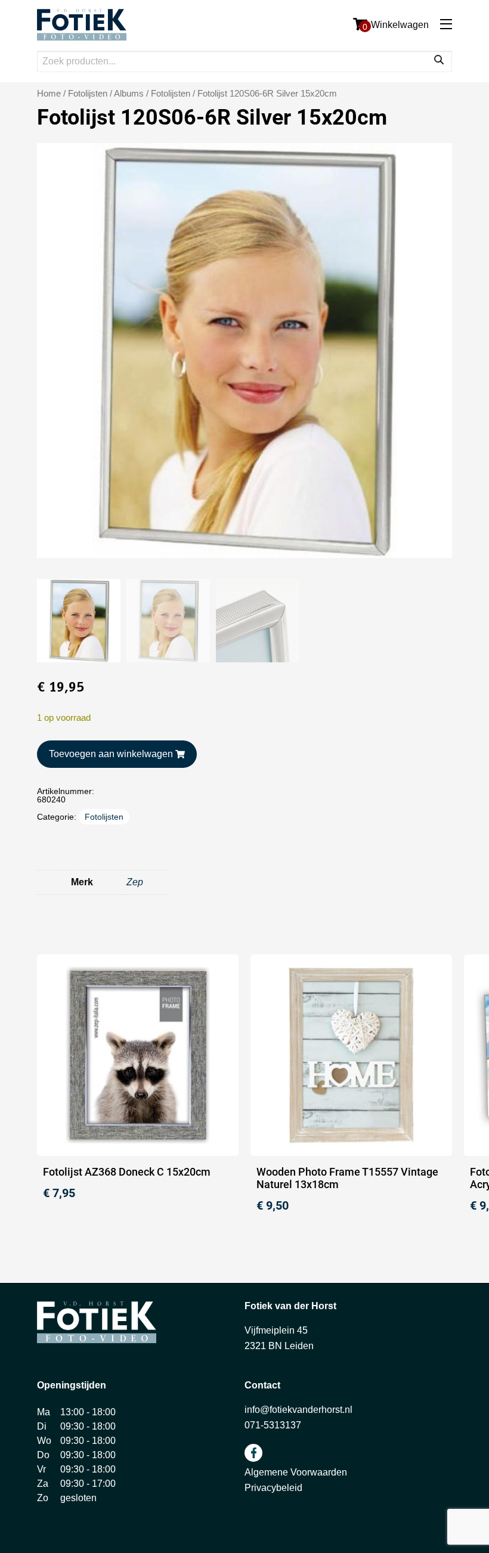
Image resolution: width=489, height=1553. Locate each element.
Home (49, 93)
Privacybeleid (273, 1488)
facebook (253, 1453)
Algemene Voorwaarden (295, 1472)
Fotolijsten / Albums (106, 93)
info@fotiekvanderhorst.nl (298, 1410)
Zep (134, 882)
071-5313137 (272, 1425)
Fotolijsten (170, 93)
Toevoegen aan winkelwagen (111, 754)
